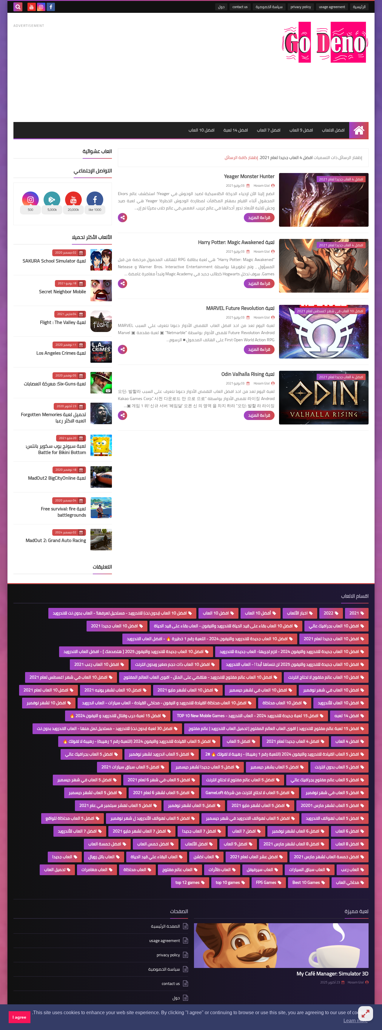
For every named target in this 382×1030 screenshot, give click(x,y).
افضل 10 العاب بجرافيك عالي (334, 626)
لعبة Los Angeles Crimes (61, 352)
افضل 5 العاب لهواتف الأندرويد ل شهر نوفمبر (150, 818)
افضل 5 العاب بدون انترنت (337, 767)
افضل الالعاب (333, 130)
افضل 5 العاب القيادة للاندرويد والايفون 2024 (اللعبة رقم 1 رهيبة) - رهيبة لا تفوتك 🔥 (137, 741)
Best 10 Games (306, 882)
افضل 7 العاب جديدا (199, 831)
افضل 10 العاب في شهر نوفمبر (331, 690)
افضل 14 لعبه (347, 715)
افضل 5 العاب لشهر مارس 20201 (330, 805)
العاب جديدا (62, 857)
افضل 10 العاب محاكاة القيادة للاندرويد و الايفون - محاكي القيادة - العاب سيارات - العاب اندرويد (164, 703)
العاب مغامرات (94, 869)
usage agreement (332, 6)
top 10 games (228, 882)
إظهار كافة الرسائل (241, 157)
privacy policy (301, 6)
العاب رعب (350, 869)
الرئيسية (359, 6)
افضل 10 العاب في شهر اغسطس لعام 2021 (68, 677)
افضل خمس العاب (153, 844)
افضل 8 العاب (347, 844)
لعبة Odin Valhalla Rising (248, 374)
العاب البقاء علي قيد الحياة (154, 857)
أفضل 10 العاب (258, 613)
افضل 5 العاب (238, 741)
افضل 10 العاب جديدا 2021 (114, 626)
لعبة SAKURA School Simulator (54, 260)
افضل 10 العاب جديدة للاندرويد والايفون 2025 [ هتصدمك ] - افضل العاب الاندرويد (134, 651)
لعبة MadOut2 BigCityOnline (57, 477)
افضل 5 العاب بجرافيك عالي (89, 754)
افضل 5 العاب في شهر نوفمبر (332, 792)
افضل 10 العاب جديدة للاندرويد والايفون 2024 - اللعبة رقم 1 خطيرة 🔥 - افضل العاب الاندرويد (207, 639)
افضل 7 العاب (269, 130)
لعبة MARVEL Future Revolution (240, 308)
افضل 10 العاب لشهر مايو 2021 (185, 690)
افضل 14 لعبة (236, 130)
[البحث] (17, 6)
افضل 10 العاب (202, 130)
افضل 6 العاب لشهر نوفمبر (295, 831)
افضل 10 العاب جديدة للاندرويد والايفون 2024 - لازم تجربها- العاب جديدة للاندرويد (289, 651)
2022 (328, 613)
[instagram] (41, 7)
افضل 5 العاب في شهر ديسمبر (84, 780)
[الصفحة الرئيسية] (359, 130)
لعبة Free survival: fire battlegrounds (63, 511)
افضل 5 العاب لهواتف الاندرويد (332, 818)
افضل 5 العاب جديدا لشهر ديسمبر (204, 767)
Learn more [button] (356, 1020)
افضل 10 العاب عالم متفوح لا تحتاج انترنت (323, 677)
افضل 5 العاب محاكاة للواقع (70, 818)
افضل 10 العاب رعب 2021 (96, 664)
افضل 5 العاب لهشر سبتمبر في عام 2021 (115, 805)
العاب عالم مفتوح (177, 869)
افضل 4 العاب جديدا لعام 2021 (293, 741)
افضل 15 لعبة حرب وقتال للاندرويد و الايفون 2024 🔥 (115, 715)
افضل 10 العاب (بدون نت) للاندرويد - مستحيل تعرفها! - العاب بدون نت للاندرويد (120, 613)
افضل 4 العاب (347, 741)
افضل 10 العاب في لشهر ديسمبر (258, 690)
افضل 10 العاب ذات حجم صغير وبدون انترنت (172, 664)
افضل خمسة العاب (104, 844)
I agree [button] (19, 1017)
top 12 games (187, 882)
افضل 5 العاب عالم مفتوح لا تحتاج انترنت (240, 780)
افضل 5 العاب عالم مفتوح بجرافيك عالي (325, 780)
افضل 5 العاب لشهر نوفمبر (191, 805)
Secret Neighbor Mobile (62, 291)
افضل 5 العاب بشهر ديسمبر (274, 767)
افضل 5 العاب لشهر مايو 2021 (258, 805)
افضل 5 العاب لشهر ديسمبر (93, 792)
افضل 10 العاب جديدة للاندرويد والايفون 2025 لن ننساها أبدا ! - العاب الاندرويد (292, 664)
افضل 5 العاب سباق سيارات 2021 (130, 767)
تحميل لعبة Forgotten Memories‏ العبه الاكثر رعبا (53, 417)
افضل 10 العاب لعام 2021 (46, 690)
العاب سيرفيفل (260, 869)
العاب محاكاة (135, 869)
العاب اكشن (204, 857)
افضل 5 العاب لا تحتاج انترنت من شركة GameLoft (247, 792)
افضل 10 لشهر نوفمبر (46, 703)
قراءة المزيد (259, 217)
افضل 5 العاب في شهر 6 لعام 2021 (159, 780)
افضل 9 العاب (301, 130)
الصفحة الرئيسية (165, 926)
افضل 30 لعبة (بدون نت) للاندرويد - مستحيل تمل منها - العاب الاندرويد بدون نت (104, 728)
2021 (354, 613)
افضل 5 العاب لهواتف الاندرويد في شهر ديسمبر (248, 818)
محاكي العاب (347, 882)
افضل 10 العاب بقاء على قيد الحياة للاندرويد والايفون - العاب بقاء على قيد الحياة (223, 626)
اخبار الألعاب (297, 613)
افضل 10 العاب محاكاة (282, 703)
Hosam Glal (356, 982)
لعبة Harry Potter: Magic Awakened (236, 242)
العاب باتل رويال (101, 857)
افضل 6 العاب (347, 831)
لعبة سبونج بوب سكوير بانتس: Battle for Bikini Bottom (56, 449)
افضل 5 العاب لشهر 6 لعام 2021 (161, 792)
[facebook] (51, 7)
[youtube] (31, 7)
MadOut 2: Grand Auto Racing (56, 540)
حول (221, 6)
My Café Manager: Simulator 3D (333, 973)
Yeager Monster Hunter (249, 176)
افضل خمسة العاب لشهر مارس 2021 (326, 857)
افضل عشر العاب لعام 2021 (254, 857)
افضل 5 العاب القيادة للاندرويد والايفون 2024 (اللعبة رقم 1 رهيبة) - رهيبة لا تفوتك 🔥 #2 (282, 754)
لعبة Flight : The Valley (63, 322)
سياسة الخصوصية (269, 6)
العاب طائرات (220, 869)
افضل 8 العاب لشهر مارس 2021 (291, 844)
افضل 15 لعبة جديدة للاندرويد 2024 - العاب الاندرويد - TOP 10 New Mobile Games (247, 715)
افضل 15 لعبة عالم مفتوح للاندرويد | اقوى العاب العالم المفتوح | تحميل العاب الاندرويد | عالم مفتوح (274, 728)
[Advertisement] (122, 71)
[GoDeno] (325, 42)
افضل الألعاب (196, 844)
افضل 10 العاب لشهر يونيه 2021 (112, 690)
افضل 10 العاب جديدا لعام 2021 (331, 639)
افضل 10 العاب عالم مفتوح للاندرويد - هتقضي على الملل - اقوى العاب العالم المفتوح (198, 677)
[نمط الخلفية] (365, 1013)
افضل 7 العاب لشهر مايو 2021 (139, 831)
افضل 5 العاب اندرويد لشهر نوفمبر (159, 754)
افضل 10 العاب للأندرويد (338, 703)
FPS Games (266, 882)
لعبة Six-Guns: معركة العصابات (55, 383)
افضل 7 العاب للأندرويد (77, 831)
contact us (240, 6)
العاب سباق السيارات (307, 869)
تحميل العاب (54, 869)
